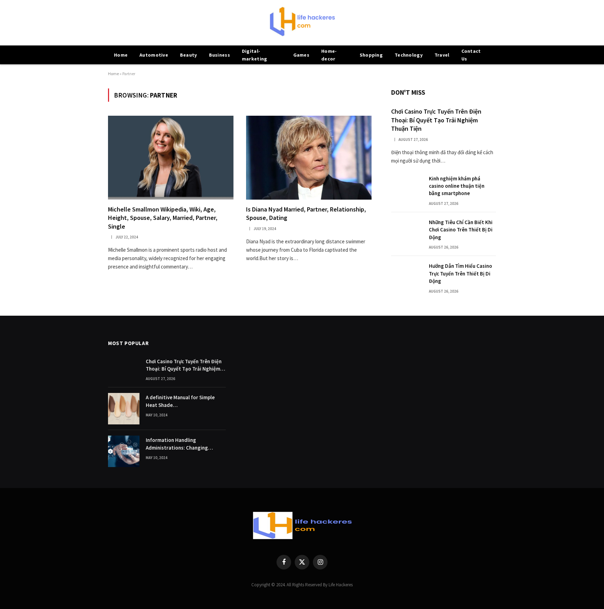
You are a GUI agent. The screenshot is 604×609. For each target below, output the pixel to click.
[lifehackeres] (302, 22)
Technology (409, 55)
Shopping (371, 55)
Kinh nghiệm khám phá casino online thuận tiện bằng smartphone (456, 186)
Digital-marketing (254, 55)
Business (219, 55)
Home (121, 55)
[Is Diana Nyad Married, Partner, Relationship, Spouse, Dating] (309, 157)
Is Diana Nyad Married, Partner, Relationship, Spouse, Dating (306, 213)
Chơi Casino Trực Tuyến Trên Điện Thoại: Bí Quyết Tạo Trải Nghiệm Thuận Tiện (436, 119)
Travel (442, 55)
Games (301, 55)
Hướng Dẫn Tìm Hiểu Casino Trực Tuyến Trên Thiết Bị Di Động (460, 273)
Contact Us (471, 55)
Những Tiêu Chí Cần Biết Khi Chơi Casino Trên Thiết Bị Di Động (460, 230)
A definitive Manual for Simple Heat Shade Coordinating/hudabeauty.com (182, 401)
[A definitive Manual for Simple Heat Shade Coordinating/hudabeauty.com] (123, 408)
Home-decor (329, 55)
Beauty (188, 55)
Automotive (153, 55)
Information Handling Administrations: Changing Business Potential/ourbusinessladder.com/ (186, 444)
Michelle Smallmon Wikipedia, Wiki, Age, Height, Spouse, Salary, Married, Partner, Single (162, 217)
